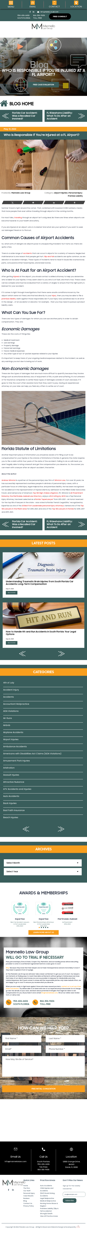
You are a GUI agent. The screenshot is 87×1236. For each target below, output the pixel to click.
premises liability (9, 299)
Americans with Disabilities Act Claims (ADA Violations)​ (32, 753)
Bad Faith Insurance (14, 810)
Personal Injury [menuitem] (29, 1193)
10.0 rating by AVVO (58, 496)
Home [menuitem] (25, 1186)
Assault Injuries (11, 774)
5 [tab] (47, 927)
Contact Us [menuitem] (27, 1203)
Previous (22, 653)
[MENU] (11, 3)
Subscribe (69, 1200)
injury (54, 296)
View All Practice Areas (49, 1216)
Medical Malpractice (48, 1201)
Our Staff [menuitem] (26, 1191)
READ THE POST (11, 592)
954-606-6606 (23, 15)
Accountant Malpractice (16, 703)
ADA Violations (11, 711)
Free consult (60, 16)
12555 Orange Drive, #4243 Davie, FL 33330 (71, 1164)
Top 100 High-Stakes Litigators (45, 493)
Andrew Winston (9, 480)
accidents (27, 253)
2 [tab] (41, 927)
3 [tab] (43, 927)
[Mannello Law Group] (43, 26)
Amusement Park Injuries (16, 760)
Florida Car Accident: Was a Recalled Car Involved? (24, 115)
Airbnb (6, 725)
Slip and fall (49, 257)
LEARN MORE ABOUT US (43, 932)
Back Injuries (10, 803)
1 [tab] (39, 927)
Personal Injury (75, 193)
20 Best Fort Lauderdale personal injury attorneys (43, 506)
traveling (18, 218)
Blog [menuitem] (25, 1201)
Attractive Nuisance (13, 781)
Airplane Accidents (13, 732)
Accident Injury (11, 689)
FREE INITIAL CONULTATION (43, 1089)
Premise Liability (75, 196)
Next (61, 653)
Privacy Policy (8, 1081)
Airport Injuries (60, 193)
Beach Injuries (10, 817)
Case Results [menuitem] (28, 1196)
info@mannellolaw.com (49, 12)
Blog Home (22, 104)
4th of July (8, 682)
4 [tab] (45, 927)
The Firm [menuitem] (26, 1188)
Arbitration (9, 767)
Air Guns (7, 718)
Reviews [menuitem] (26, 1198)
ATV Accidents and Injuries (17, 789)
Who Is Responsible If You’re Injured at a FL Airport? (41, 135)
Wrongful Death (46, 1214)
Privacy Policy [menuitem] (28, 1206)
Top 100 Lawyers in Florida (63, 509)
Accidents (8, 696)
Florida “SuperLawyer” (44, 499)
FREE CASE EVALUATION (43, 85)
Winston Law (60, 480)
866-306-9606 (39, 15)
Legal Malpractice (47, 1198)
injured (16, 277)
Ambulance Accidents (15, 746)
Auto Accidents (11, 796)
